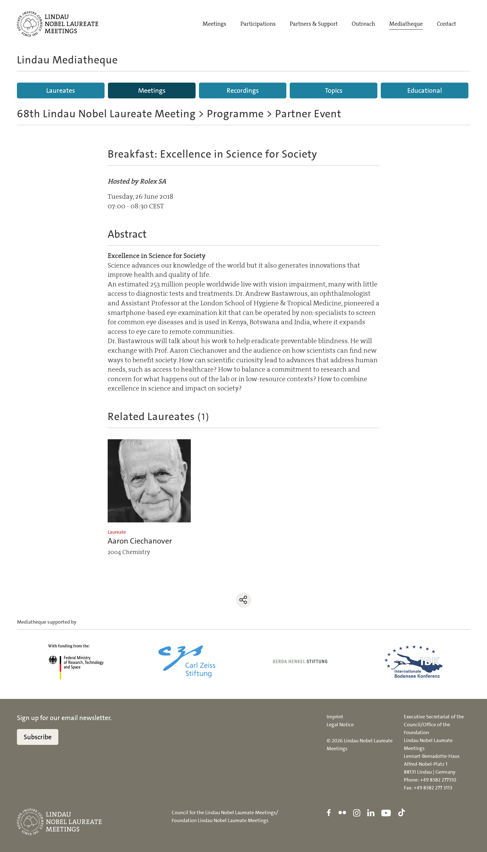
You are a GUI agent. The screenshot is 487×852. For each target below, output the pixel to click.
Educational (424, 90)
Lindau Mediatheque (67, 60)
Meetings (214, 23)
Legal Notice (340, 724)
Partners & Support (314, 23)
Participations (258, 23)
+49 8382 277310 (438, 779)
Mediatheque (406, 23)
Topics (333, 90)
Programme (235, 114)
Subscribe (38, 736)
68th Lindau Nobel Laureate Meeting (106, 114)
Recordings (243, 90)
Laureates (60, 90)
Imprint (335, 716)
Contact (446, 23)
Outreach (363, 23)
